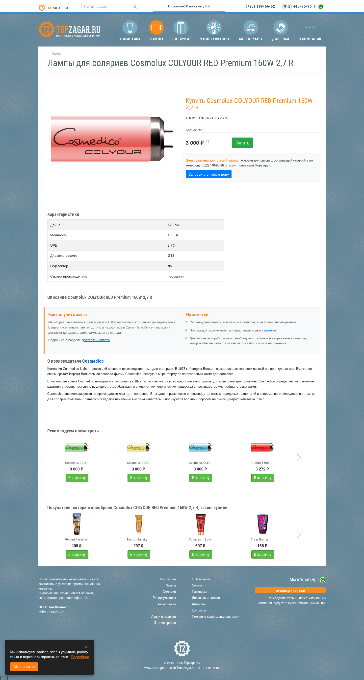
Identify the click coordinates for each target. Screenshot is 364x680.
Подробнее (80, 657)
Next (299, 458)
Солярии (180, 39)
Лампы (156, 39)
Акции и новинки (163, 616)
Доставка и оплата (96, 340)
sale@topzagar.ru (182, 667)
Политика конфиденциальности (215, 616)
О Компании (201, 579)
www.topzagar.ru (155, 667)
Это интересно (165, 622)
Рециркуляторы (214, 39)
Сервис (197, 585)
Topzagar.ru (192, 662)
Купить (242, 143)
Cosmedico (93, 361)
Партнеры (199, 591)
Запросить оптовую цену (209, 174)
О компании (310, 39)
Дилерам (280, 39)
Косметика (130, 39)
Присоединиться (290, 591)
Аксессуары (250, 39)
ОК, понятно (24, 666)
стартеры (269, 330)
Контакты (199, 610)
